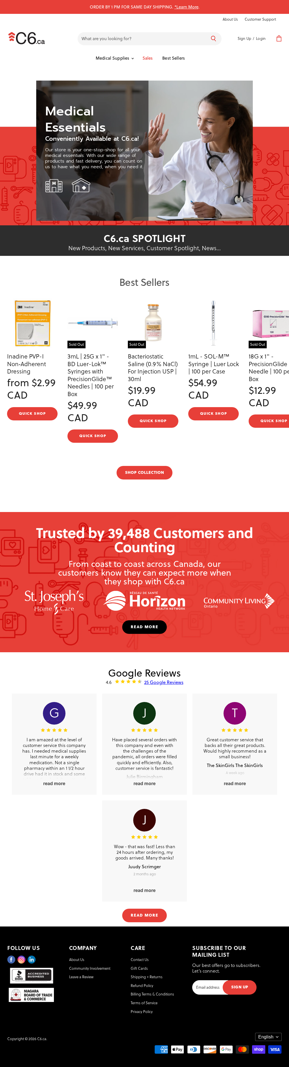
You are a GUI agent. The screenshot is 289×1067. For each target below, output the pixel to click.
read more (144, 626)
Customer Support (260, 19)
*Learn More (186, 7)
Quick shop (32, 413)
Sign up (239, 986)
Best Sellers (173, 58)
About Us (230, 19)
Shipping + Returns (147, 976)
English (265, 1036)
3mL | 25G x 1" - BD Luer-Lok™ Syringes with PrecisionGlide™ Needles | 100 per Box (90, 375)
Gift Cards (139, 968)
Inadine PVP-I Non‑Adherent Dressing (26, 363)
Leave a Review (81, 976)
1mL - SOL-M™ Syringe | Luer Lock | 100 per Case (213, 363)
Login (261, 38)
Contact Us (140, 959)
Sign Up (244, 38)
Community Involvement (89, 968)
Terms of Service (144, 1002)
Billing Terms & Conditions (152, 994)
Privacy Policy (142, 1011)
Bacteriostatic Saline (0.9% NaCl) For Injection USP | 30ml (153, 367)
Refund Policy (142, 985)
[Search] (213, 38)
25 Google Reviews (163, 682)
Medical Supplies (113, 58)
